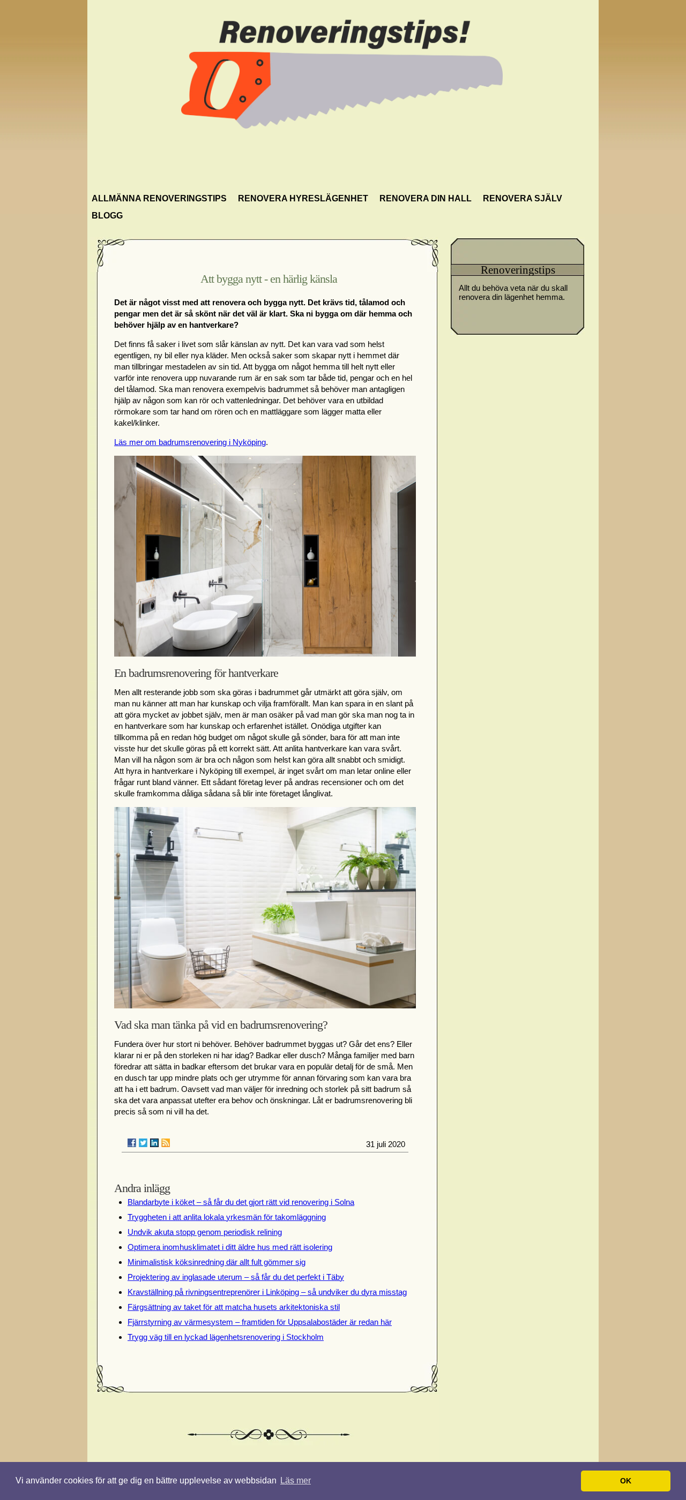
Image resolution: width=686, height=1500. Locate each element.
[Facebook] (132, 1143)
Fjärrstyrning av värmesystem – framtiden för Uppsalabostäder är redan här (260, 1321)
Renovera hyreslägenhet (303, 198)
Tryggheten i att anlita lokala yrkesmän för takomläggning (227, 1217)
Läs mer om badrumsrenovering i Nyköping (190, 442)
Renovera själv (522, 198)
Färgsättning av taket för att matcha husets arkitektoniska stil (234, 1306)
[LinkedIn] (154, 1143)
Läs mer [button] (295, 1480)
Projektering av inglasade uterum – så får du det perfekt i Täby (236, 1277)
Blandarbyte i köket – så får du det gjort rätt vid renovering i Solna (241, 1202)
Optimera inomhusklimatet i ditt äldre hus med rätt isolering (230, 1247)
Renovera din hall (425, 198)
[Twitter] (143, 1143)
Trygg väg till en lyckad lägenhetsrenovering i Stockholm (226, 1336)
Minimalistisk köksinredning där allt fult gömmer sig (216, 1262)
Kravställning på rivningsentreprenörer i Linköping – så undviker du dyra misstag (267, 1292)
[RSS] (165, 1143)
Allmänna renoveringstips (159, 198)
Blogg (107, 215)
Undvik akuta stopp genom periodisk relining (205, 1232)
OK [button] (625, 1480)
